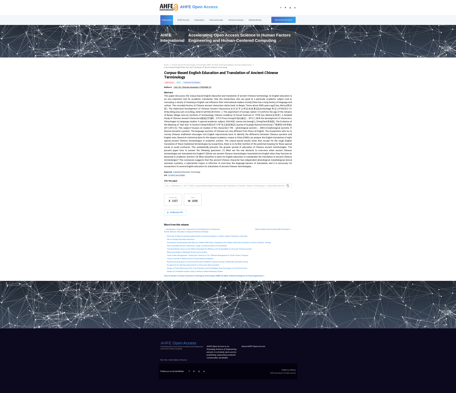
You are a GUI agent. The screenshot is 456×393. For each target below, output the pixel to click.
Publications (167, 20)
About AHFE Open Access (253, 346)
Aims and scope (216, 20)
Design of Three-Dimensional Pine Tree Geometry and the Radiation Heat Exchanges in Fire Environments (207, 268)
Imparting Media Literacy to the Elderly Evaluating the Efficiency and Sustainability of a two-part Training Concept (209, 249)
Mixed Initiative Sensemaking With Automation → (273, 229)
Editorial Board (255, 20)
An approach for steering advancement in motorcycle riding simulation (193, 265)
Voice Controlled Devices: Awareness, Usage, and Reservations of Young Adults (197, 246)
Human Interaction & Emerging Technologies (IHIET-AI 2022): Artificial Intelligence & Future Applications (212, 65)
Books (166, 65)
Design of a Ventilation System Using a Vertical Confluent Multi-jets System (195, 271)
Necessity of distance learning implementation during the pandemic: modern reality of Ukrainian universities (207, 236)
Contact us (285, 370)
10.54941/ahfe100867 (176, 175)
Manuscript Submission (283, 20)
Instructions (199, 20)
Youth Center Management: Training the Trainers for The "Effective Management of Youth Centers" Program (207, 255)
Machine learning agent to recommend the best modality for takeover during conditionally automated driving (207, 262)
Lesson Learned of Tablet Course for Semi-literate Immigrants (190, 258)
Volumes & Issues (235, 20)
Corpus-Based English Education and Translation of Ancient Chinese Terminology (195, 67)
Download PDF (176, 212)
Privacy (293, 370)
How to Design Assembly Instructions (181, 239)
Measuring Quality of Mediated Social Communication (187, 252)
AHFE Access (183, 20)
